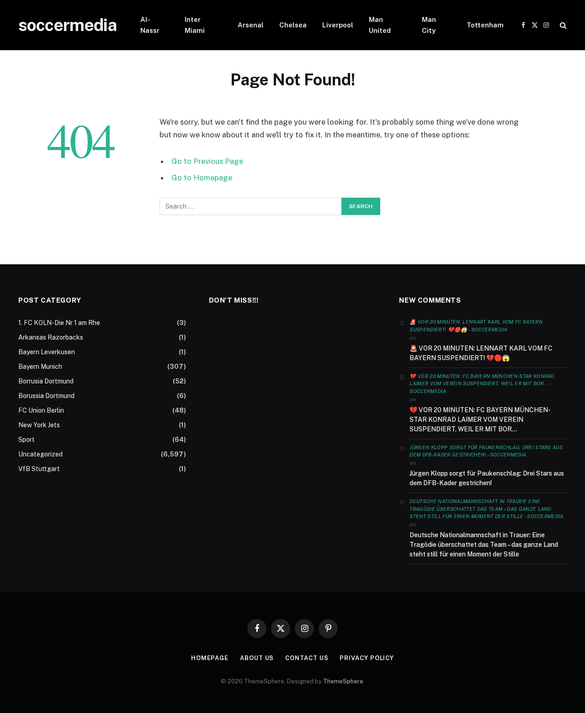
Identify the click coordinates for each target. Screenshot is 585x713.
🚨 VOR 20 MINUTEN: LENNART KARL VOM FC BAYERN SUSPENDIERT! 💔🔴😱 (481, 353)
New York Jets (39, 425)
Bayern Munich (40, 366)
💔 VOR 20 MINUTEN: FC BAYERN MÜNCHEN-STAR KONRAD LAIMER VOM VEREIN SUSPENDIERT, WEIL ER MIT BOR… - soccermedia (482, 383)
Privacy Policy (367, 658)
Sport (26, 439)
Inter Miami (195, 25)
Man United (380, 25)
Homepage (210, 658)
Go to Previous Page (207, 161)
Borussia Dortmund (46, 395)
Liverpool (337, 25)
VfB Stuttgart (39, 468)
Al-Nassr (150, 25)
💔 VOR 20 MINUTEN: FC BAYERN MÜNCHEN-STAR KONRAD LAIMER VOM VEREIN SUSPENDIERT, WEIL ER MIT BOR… (480, 419)
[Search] (562, 25)
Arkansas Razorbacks (50, 337)
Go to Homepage (201, 177)
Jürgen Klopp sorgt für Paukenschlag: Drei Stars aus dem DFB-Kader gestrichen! (487, 478)
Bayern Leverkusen (46, 352)
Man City (429, 25)
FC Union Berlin (41, 410)
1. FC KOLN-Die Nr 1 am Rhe (59, 322)
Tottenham (485, 25)
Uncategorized (40, 454)
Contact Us (306, 658)
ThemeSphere (343, 681)
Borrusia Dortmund (46, 381)
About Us (257, 658)
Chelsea (293, 25)
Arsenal (251, 25)
